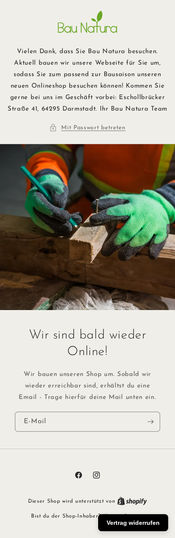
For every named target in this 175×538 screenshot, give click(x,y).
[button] (87, 127)
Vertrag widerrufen (133, 522)
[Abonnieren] (150, 422)
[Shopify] (132, 501)
